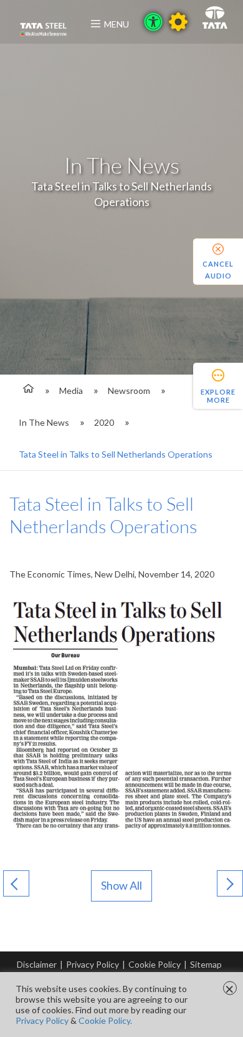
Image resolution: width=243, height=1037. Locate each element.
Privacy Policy (92, 964)
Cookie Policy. (105, 1020)
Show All (121, 885)
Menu (116, 24)
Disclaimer (37, 964)
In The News (44, 422)
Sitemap (206, 964)
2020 (104, 422)
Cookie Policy (154, 964)
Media (71, 390)
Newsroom (129, 390)
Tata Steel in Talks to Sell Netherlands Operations (115, 454)
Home (26, 390)
